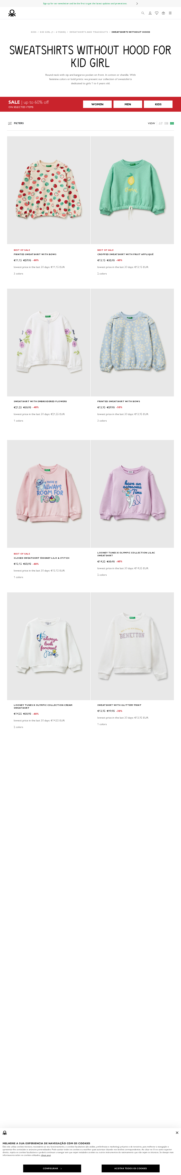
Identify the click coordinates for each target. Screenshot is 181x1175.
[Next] (137, 3)
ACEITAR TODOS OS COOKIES (130, 1168)
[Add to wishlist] (13, 141)
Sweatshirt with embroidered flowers (40, 401)
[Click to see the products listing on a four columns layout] (166, 123)
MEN (128, 104)
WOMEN (97, 104)
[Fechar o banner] (177, 1132)
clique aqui (46, 1155)
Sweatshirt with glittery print (119, 705)
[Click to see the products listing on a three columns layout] (172, 123)
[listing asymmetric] (161, 123)
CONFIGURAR (50, 1168)
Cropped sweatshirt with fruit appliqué (125, 254)
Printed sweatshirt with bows (35, 254)
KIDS (158, 104)
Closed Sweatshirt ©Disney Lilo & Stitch (41, 558)
